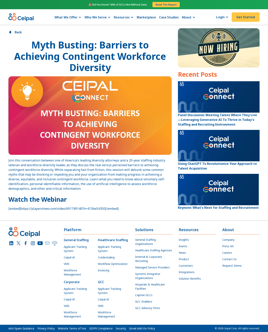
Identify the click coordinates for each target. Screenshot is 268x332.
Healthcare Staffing (113, 240)
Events (183, 246)
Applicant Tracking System (75, 249)
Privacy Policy (46, 328)
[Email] (47, 243)
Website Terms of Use (72, 328)
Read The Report (166, 4)
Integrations (187, 272)
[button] (68, 17)
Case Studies (169, 17)
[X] (18, 243)
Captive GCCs (143, 295)
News (182, 252)
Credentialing (106, 257)
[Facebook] (26, 243)
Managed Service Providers (152, 267)
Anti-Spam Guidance (21, 328)
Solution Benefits (190, 278)
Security (121, 328)
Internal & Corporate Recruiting (148, 259)
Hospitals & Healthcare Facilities (150, 286)
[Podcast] (54, 243)
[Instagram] (33, 243)
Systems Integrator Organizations (147, 276)
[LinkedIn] (11, 243)
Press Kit (228, 246)
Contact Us (229, 259)
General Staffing (76, 240)
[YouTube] (40, 243)
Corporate (72, 282)
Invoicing (103, 270)
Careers (227, 252)
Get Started (245, 17)
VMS (66, 264)
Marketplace (146, 17)
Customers (186, 265)
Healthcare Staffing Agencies (153, 250)
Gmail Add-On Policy (142, 328)
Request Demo (232, 265)
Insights (184, 240)
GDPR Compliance (101, 328)
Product (184, 259)
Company (228, 240)
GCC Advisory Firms (147, 308)
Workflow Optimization (113, 264)
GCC (101, 282)
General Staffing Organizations (145, 242)
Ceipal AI (69, 257)
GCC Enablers (143, 301)
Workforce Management (72, 272)
